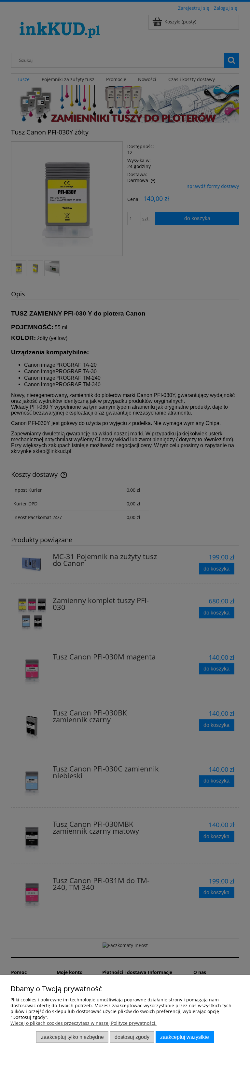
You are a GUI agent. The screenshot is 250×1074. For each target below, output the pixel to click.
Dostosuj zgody (132, 1037)
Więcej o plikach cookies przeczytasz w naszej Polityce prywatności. (83, 1023)
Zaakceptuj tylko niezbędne (72, 1037)
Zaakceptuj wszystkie (184, 1037)
